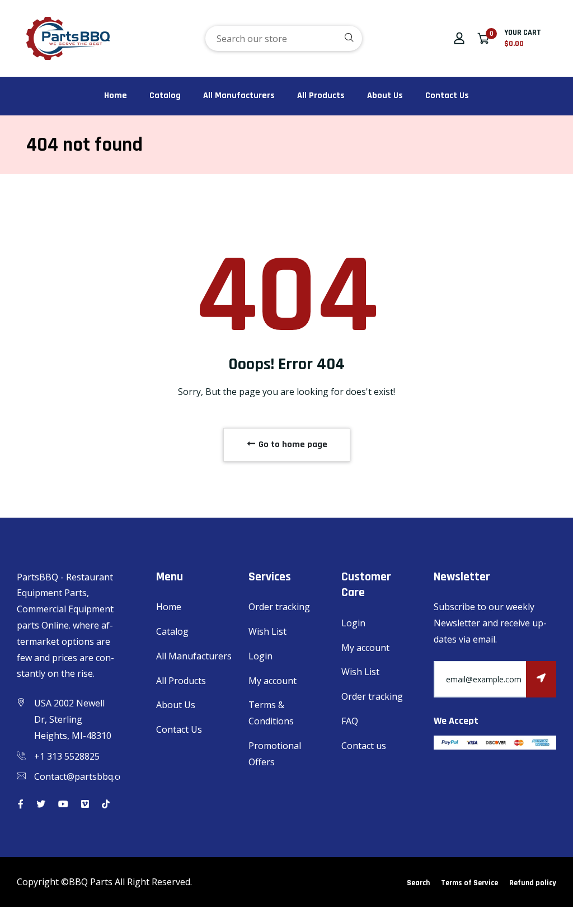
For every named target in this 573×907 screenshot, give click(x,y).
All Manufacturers (239, 95)
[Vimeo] (85, 804)
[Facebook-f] (21, 804)
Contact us (363, 745)
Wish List (267, 631)
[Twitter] (40, 804)
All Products (321, 95)
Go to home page (291, 444)
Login (260, 656)
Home (115, 95)
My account (272, 681)
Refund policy (532, 883)
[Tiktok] (106, 804)
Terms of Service (469, 883)
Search (418, 883)
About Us (385, 95)
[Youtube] (63, 804)
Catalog (165, 95)
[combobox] (283, 38)
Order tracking (279, 607)
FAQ (349, 721)
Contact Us (447, 95)
